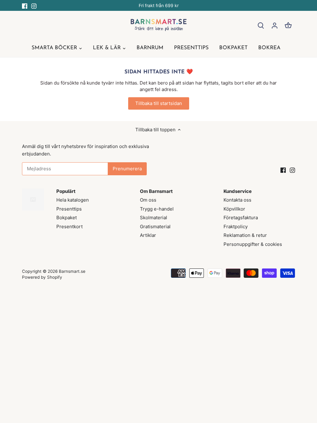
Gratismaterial (155, 226)
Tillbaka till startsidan (158, 103)
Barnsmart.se (72, 271)
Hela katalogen (72, 200)
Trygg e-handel (157, 209)
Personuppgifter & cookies (253, 244)
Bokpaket (66, 217)
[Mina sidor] (274, 25)
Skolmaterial (153, 217)
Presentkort (69, 226)
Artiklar (148, 235)
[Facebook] (24, 5)
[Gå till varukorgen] (288, 25)
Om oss (148, 200)
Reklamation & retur (245, 235)
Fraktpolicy (236, 226)
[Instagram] (34, 5)
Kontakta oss (237, 200)
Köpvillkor (234, 209)
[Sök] (261, 25)
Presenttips (69, 209)
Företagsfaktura (241, 217)
